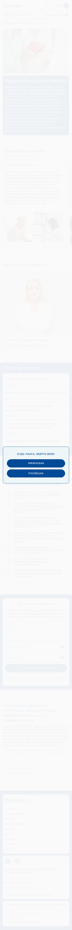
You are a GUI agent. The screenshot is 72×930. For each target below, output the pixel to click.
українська (36, 463)
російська (36, 473)
